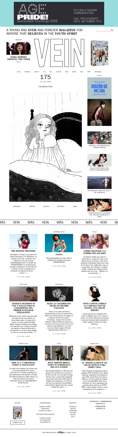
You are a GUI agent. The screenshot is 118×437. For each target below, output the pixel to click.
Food (66, 72)
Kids (81, 72)
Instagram (97, 72)
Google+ (3, 436)
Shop (88, 72)
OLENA (59, 255)
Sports (21, 344)
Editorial (28, 72)
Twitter (73, 409)
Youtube (73, 413)
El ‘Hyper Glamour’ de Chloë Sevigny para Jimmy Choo (94, 365)
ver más (28, 276)
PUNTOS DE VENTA (45, 411)
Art (51, 72)
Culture (58, 72)
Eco (44, 72)
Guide (92, 344)
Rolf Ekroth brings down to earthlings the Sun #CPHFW (59, 365)
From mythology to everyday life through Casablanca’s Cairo (99, 215)
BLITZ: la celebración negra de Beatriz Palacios (59, 306)
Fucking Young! (45, 418)
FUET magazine (45, 420)
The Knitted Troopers (23, 251)
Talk (25, 284)
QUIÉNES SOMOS (45, 407)
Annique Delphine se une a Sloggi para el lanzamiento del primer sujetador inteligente (23, 308)
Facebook (72, 407)
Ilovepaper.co (45, 422)
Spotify (73, 415)
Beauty (37, 72)
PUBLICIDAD (45, 409)
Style (18, 72)
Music (74, 72)
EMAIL (75, 206)
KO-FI (73, 417)
